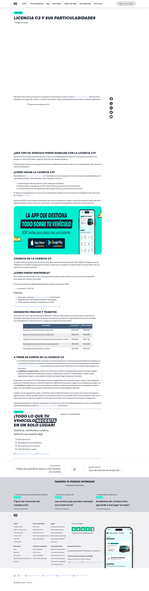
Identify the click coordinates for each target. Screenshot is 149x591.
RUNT (26, 195)
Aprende (16, 552)
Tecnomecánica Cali (57, 564)
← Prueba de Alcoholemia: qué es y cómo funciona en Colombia (37, 470)
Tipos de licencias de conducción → (105, 470)
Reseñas (16, 561)
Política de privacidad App (58, 536)
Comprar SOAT (18, 527)
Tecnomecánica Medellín (58, 561)
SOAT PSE (16, 539)
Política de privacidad (57, 530)
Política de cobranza (57, 533)
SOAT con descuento (20, 530)
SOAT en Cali (36, 552)
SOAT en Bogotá (37, 549)
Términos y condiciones (57, 527)
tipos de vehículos (81, 97)
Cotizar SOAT (18, 536)
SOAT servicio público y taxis (41, 536)
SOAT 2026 (36, 527)
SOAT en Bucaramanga (40, 558)
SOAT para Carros (38, 533)
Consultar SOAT (18, 533)
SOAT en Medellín (38, 555)
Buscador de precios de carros (22, 558)
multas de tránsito (42, 297)
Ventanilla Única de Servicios (29, 366)
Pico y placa (17, 555)
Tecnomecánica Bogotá (58, 558)
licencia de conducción (34, 176)
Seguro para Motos (38, 539)
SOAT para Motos (38, 530)
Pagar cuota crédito (126, 4)
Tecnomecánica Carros (58, 555)
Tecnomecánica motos (57, 552)
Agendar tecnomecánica (58, 549)
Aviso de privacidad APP (58, 539)
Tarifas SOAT (18, 542)
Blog (15, 549)
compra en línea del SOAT (47, 405)
